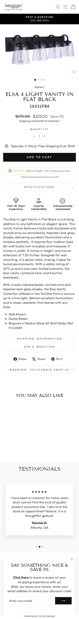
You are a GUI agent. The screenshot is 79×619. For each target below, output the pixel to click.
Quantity (39, 129)
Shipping (24, 121)
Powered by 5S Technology (39, 615)
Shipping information (39, 338)
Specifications (39, 187)
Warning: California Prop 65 (39, 369)
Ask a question (39, 346)
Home (39, 87)
